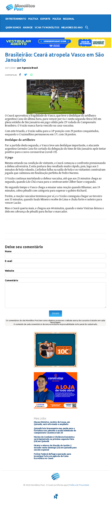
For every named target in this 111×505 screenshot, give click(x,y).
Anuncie (28, 27)
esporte (45, 18)
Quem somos (13, 27)
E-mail (8, 261)
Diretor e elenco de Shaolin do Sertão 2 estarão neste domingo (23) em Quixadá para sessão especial (55, 447)
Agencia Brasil (30, 67)
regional (68, 18)
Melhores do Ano (72, 27)
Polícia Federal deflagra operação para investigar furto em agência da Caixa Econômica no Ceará (52, 456)
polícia (56, 18)
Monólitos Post (20, 7)
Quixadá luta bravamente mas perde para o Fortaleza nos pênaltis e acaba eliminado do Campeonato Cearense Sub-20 (55, 430)
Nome (8, 251)
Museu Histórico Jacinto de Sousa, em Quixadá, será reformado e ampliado (52, 423)
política (33, 18)
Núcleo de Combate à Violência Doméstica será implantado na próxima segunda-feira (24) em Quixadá (54, 439)
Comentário (11, 280)
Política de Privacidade (79, 485)
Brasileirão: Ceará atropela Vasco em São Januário (54, 57)
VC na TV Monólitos (47, 27)
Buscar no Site (87, 27)
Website (9, 270)
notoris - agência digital (55, 496)
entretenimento (15, 18)
